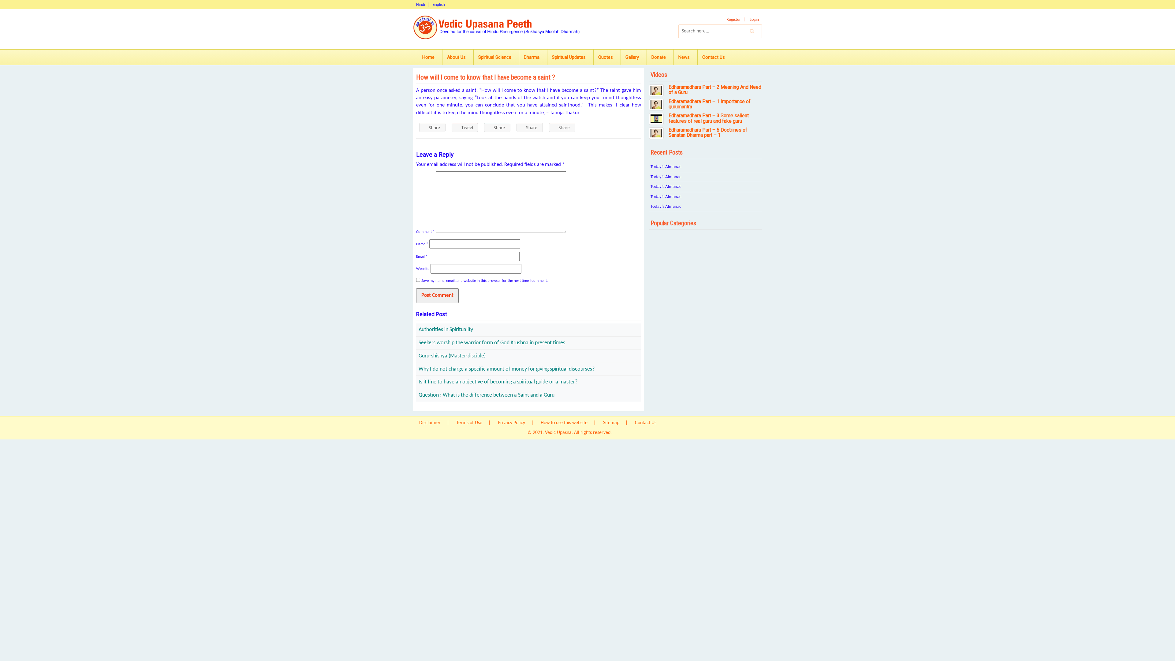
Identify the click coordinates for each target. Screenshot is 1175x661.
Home (428, 57)
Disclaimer (430, 422)
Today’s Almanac (666, 167)
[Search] (752, 31)
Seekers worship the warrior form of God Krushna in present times (492, 343)
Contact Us (713, 57)
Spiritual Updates (569, 57)
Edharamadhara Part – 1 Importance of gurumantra (710, 104)
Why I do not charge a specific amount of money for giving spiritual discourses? (507, 369)
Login (754, 19)
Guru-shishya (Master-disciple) (452, 356)
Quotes (605, 57)
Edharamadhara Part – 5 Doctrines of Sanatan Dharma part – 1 (708, 132)
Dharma (531, 57)
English (438, 4)
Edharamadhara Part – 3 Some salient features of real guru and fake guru (709, 118)
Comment (425, 232)
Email (421, 257)
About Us (456, 57)
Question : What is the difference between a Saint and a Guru (486, 395)
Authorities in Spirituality (446, 330)
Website (422, 269)
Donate (658, 57)
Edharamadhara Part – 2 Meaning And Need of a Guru (715, 89)
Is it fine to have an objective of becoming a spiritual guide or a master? (498, 382)
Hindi (420, 4)
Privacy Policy (511, 422)
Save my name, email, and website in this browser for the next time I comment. (484, 281)
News (684, 57)
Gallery (632, 57)
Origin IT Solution (630, 432)
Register (733, 19)
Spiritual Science (494, 57)
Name (422, 244)
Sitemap (611, 422)
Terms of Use (469, 422)
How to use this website (564, 422)
